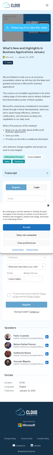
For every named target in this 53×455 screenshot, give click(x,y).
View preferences (26, 243)
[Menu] (47, 5)
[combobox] (26, 257)
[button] (48, 205)
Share (9, 63)
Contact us (34, 312)
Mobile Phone (30, 273)
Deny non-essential (26, 235)
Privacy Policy (32, 250)
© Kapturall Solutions (26, 451)
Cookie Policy (18, 250)
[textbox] (26, 257)
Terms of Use (26, 438)
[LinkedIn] (46, 336)
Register (16, 187)
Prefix (10, 273)
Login (36, 187)
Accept (26, 227)
